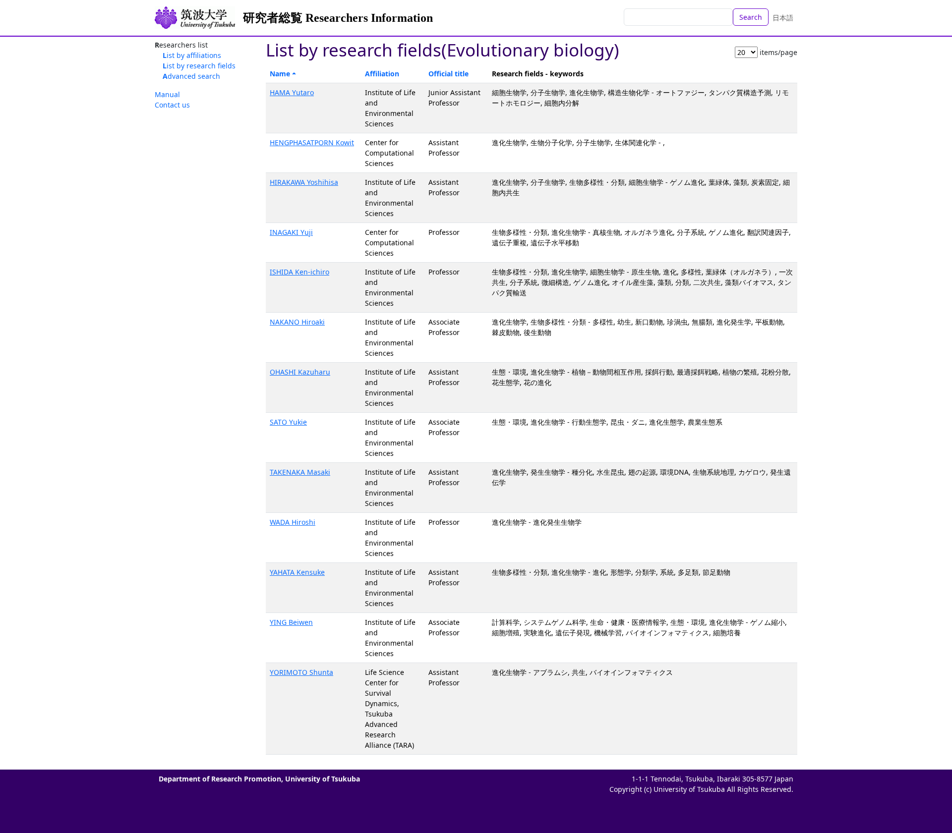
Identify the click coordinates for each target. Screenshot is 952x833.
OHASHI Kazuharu (300, 372)
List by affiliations (192, 55)
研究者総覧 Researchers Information (338, 17)
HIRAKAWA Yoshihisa (304, 182)
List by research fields (199, 65)
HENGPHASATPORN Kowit (312, 142)
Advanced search (191, 76)
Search (750, 17)
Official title (448, 73)
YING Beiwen (291, 622)
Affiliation (382, 73)
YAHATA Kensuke (297, 572)
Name (280, 73)
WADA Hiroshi (292, 522)
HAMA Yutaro (292, 92)
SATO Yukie (288, 422)
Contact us (172, 105)
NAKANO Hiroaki (297, 322)
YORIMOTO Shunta (301, 672)
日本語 (783, 17)
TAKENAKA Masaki (300, 472)
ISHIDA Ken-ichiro (299, 272)
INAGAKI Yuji (291, 232)
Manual (167, 94)
